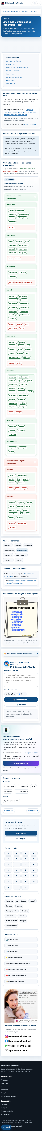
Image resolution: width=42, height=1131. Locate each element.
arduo (11, 241)
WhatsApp (4, 1090)
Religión (23, 921)
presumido (12, 395)
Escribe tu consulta (11, 671)
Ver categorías (21, 839)
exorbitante (13, 303)
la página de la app (31, 753)
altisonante (13, 403)
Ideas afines (10, 64)
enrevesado (23, 249)
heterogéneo (22, 218)
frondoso (12, 349)
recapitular (28, 545)
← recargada (8, 811)
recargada (7, 545)
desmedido (13, 272)
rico (27, 353)
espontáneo (13, 514)
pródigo (11, 353)
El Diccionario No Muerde (9, 1096)
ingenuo (21, 503)
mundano (12, 483)
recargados (8, 555)
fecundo (21, 346)
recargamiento (21, 555)
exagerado (16, 112)
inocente (12, 503)
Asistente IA (10, 80)
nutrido (21, 426)
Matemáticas (10, 916)
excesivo (24, 112)
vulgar (24, 489)
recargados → (33, 811)
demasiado (23, 296)
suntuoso (21, 388)
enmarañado (23, 245)
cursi (10, 489)
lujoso (20, 381)
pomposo (7, 115)
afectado (12, 392)
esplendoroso (23, 377)
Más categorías (11, 926)
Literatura (24, 911)
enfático (22, 403)
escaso (19, 324)
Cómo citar (10, 74)
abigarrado (29, 110)
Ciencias (9, 906)
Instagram (4, 1083)
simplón (20, 506)
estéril (19, 363)
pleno (20, 349)
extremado (24, 303)
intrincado (12, 253)
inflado (30, 392)
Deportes (18, 906)
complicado (8, 112)
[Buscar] (33, 3)
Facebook (4, 1080)
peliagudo (22, 253)
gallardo (25, 479)
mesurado (27, 282)
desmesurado (13, 300)
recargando (8, 560)
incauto (29, 503)
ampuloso (21, 392)
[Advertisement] (21, 44)
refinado (21, 483)
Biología (32, 901)
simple (28, 506)
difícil (27, 241)
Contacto (4, 1105)
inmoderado (24, 311)
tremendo (12, 318)
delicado (12, 475)
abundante (12, 296)
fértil (28, 346)
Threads (4, 1093)
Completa (11, 694)
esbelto (11, 479)
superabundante (23, 315)
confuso (12, 218)
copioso (22, 342)
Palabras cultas (11, 921)
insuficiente (13, 328)
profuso (14, 115)
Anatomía (9, 901)
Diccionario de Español (10, 11)
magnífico (28, 381)
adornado (21, 399)
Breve (23, 694)
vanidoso (12, 399)
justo (11, 282)
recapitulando (9, 550)
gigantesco (13, 311)
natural (11, 517)
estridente (12, 214)
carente (11, 324)
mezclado (12, 221)
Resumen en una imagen (14, 77)
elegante (26, 124)
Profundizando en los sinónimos (17, 67)
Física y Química (11, 911)
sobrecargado (22, 115)
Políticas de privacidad (14, 1126)
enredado (12, 249)
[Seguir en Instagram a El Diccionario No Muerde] (21, 1006)
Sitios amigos (5, 1114)
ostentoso (23, 384)
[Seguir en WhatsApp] (18, 1046)
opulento (12, 430)
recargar (19, 560)
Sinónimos (24, 11)
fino (18, 479)
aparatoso (12, 377)
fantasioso (12, 276)
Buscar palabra (21, 833)
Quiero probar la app (21, 763)
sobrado (12, 315)
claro (18, 510)
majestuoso (13, 384)
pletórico (28, 349)
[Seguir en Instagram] (18, 1036)
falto (26, 324)
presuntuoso (23, 395)
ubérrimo (26, 357)
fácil (10, 259)
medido (18, 282)
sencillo (33, 124)
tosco (17, 489)
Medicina (22, 916)
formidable (23, 307)
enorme (24, 300)
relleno (11, 451)
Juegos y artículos (7, 1111)
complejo (19, 241)
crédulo (11, 506)
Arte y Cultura (21, 901)
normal (19, 517)
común (25, 510)
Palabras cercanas (12, 71)
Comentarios (10, 84)
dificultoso (12, 245)
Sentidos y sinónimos (13, 61)
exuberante (32, 112)
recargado (33, 11)
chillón (11, 210)
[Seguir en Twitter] (18, 1050)
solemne (12, 388)
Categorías (4, 1108)
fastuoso (12, 381)
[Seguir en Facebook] (18, 1041)
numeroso (12, 426)
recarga (18, 545)
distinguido (22, 475)
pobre (22, 328)
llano (27, 514)
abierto (11, 510)
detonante (20, 210)
